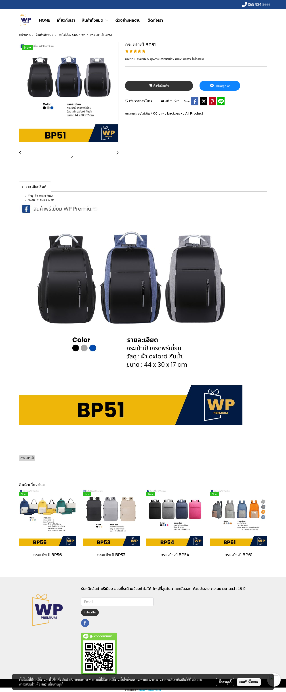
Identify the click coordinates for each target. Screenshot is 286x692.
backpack (175, 113)
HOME (44, 20)
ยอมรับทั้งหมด (248, 682)
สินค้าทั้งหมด (93, 20)
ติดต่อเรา (155, 20)
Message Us (222, 86)
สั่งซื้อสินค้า (160, 86)
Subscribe (90, 612)
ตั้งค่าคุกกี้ (225, 682)
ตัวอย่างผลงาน (128, 20)
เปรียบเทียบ (172, 101)
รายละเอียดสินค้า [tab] (34, 186)
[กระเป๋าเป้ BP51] (68, 93)
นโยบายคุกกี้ (55, 684)
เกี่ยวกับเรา (66, 20)
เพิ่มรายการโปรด (140, 101)
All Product (194, 113)
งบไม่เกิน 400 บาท (151, 113)
